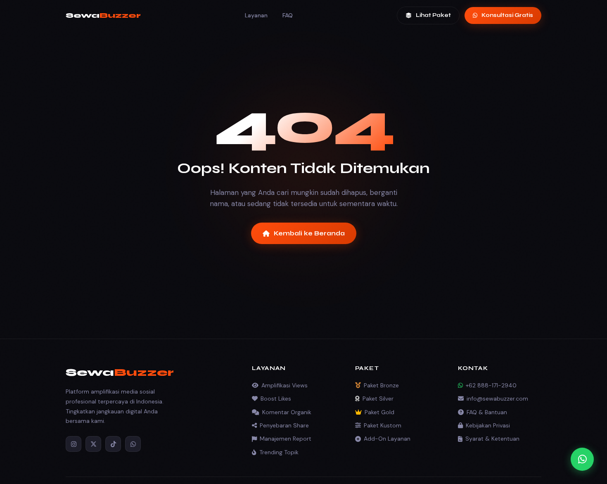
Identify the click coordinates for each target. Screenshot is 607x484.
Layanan (256, 15)
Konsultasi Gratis (507, 15)
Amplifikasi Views (284, 385)
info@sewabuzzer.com (497, 398)
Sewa (103, 15)
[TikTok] (113, 444)
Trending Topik (279, 452)
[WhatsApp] (133, 444)
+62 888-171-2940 (491, 385)
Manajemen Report (285, 438)
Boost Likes (276, 398)
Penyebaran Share (284, 425)
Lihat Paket (433, 15)
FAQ (287, 15)
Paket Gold (379, 412)
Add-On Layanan (387, 438)
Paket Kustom (382, 425)
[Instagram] (73, 444)
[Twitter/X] (93, 444)
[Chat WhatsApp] (582, 459)
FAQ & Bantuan (487, 412)
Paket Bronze (381, 385)
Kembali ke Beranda (309, 233)
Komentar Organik (286, 412)
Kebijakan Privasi (488, 425)
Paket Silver (378, 398)
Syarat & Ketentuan (492, 438)
